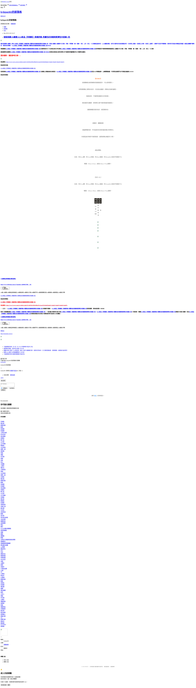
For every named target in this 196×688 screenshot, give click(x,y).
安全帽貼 (3, 436)
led (1, 572)
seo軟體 (3, 547)
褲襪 (2, 588)
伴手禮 (2, 456)
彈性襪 (2, 586)
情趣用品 (3, 601)
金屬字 (2, 566)
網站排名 (3, 548)
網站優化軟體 (4, 545)
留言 (15, 370)
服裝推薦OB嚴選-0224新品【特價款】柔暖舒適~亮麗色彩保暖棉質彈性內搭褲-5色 (37, 37)
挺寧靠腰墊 (4, 530)
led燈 (2, 570)
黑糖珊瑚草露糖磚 (5, 543)
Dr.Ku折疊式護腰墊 (6, 528)
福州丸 (2, 467)
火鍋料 (2, 465)
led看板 (3, 577)
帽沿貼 (2, 423)
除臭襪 (2, 429)
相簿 (5, 27)
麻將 (2, 592)
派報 (2, 561)
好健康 (2, 502)
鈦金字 (2, 575)
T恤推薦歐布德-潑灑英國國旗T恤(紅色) (14, 354)
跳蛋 (2, 605)
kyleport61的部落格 (11, 12)
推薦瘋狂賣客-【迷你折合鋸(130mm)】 (14, 348)
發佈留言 (3, 390)
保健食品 (3, 504)
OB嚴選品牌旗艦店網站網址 (8, 278)
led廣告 (3, 573)
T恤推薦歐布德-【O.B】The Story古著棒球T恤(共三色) (18, 346)
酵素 (2, 513)
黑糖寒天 (3, 541)
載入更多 (3, 380)
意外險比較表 (4, 517)
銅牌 (2, 565)
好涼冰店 (3, 434)
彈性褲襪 (3, 590)
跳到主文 (3, 16)
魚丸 (2, 462)
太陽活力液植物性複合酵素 (8, 539)
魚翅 (2, 471)
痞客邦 (12, 370)
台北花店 (3, 559)
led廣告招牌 (4, 568)
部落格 (5, 28)
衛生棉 (2, 610)
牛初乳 (2, 510)
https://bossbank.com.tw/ (7, 333)
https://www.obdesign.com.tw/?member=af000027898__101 (16, 284)
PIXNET (86, 666)
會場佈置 (3, 557)
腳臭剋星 (3, 425)
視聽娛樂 (13, 23)
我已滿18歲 (3, 685)
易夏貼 (2, 438)
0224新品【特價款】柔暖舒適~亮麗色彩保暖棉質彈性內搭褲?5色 (23, 48)
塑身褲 (2, 623)
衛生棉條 (3, 612)
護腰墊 (2, 536)
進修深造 (12, 375)
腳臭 (2, 427)
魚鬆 (2, 453)
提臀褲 (2, 626)
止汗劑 (2, 441)
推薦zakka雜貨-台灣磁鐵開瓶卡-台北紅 (14, 352)
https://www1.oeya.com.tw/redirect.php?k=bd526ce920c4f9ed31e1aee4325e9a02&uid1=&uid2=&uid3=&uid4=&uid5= (35, 62)
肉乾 (2, 460)
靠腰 (2, 532)
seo (1, 617)
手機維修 (3, 608)
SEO (2, 550)
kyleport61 (3, 362)
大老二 (2, 594)
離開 (9, 685)
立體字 (2, 563)
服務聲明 (113, 666)
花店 (2, 552)
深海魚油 (3, 512)
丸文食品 (3, 447)
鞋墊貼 (47, 52)
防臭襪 (2, 430)
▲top (2, 377)
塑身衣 (2, 621)
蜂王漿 (2, 508)
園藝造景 (3, 521)
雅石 (2, 524)
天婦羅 (2, 464)
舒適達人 (3, 614)
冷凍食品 (3, 469)
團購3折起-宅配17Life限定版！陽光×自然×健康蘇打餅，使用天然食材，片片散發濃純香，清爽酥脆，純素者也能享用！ (36, 350)
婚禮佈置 (3, 555)
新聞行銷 (3, 619)
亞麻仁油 (3, 506)
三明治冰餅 (4, 432)
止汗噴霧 (3, 443)
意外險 (2, 515)
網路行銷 (3, 616)
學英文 (2, 331)
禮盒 (2, 454)
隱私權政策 (106, 666)
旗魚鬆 (2, 451)
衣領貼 (2, 421)
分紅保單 (3, 519)
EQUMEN (3, 624)
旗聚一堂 (3, 449)
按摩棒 (2, 603)
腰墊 (2, 534)
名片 (5, 30)
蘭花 (2, 526)
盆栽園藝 (3, 523)
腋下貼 (2, 440)
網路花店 (3, 554)
